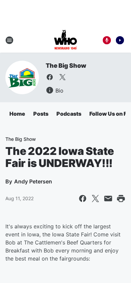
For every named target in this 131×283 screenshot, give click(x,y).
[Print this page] (121, 198)
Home (17, 113)
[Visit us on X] (62, 77)
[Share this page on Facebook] (82, 198)
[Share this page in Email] (108, 198)
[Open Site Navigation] (9, 40)
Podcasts (68, 113)
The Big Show (66, 65)
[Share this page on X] (95, 198)
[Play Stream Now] (120, 40)
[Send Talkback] (107, 40)
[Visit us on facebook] (50, 77)
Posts (40, 113)
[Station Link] (65, 40)
